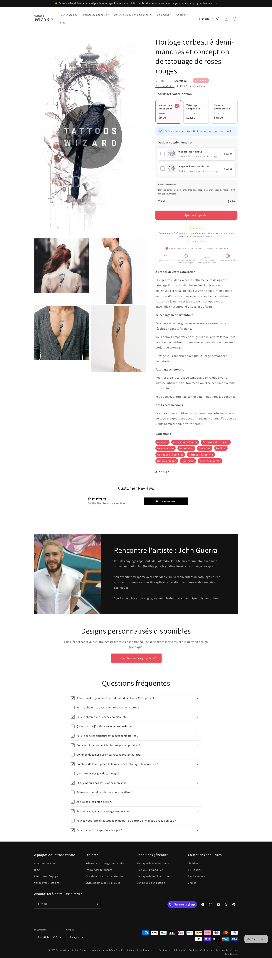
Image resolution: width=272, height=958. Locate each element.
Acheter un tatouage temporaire (104, 863)
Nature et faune (166, 461)
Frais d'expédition (164, 86)
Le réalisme (195, 869)
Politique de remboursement (154, 863)
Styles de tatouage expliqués (102, 882)
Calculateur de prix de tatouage (104, 876)
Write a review (165, 501)
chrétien (193, 863)
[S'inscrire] (97, 904)
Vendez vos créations (46, 882)
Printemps (188, 461)
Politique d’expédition (227, 950)
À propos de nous (45, 863)
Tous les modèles (210, 461)
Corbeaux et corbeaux (216, 442)
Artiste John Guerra (185, 442)
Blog (37, 869)
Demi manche (165, 448)
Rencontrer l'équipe (46, 876)
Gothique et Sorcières (170, 454)
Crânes (192, 882)
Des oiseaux (186, 448)
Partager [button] (164, 471)
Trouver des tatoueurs (98, 869)
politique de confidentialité (153, 876)
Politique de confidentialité (172, 950)
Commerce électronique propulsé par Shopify (102, 950)
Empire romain (197, 876)
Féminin (221, 448)
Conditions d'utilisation (151, 882)
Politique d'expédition (150, 869)
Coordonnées (231, 954)
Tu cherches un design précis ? (136, 658)
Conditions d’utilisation (201, 950)
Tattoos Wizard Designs (67, 950)
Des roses (204, 448)
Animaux (162, 442)
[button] (96, 15)
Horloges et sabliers (201, 454)
